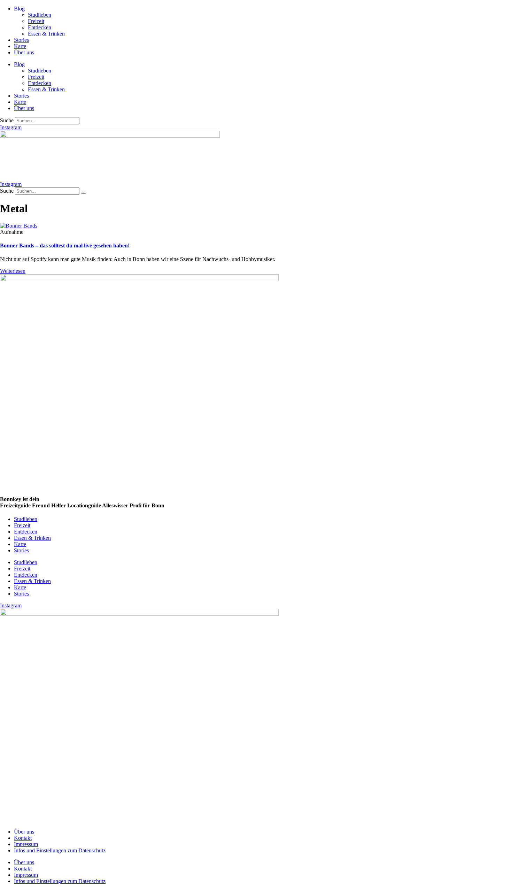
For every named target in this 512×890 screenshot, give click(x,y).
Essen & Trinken (46, 34)
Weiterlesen (12, 271)
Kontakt (23, 838)
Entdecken (39, 27)
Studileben (39, 15)
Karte (20, 46)
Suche (7, 120)
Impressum (26, 844)
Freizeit (36, 21)
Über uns (24, 52)
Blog (19, 8)
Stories (21, 40)
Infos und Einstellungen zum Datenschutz (60, 850)
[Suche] (83, 193)
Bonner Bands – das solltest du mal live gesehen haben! (65, 245)
